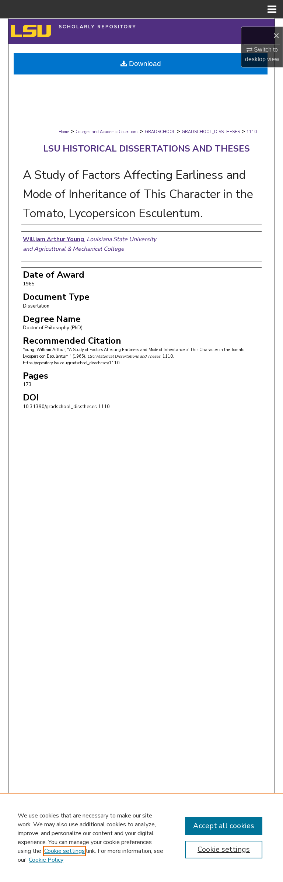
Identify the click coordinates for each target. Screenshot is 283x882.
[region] (141, 837)
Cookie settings (64, 851)
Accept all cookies (223, 826)
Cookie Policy (46, 860)
